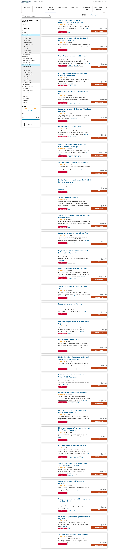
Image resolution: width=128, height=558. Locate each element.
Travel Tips (97, 1)
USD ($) (34, 1)
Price (102, 14)
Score (98, 14)
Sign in (105, 1)
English (40, 1)
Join (102, 1)
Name (105, 14)
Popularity (93, 14)
